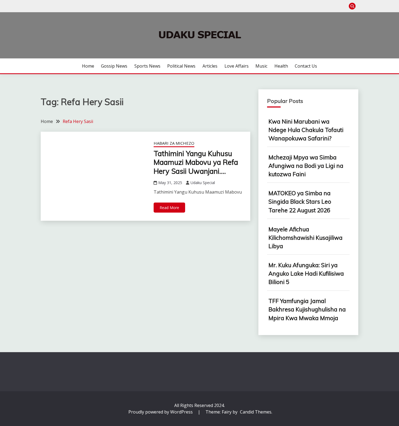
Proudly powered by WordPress (161, 412)
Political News (181, 66)
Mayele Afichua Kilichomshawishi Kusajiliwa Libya (305, 238)
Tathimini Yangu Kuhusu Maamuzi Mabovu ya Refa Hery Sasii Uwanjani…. (196, 162)
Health (281, 66)
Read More (169, 207)
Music (261, 66)
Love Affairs (236, 66)
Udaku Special (203, 182)
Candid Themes (255, 412)
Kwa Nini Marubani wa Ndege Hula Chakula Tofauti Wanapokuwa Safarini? (305, 130)
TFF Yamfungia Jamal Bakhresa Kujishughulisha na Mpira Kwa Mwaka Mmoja (307, 309)
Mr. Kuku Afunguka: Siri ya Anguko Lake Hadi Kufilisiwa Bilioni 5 (306, 273)
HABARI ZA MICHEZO (174, 143)
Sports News (147, 66)
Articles (209, 66)
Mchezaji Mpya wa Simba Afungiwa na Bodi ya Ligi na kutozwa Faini (305, 166)
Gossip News (114, 66)
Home (88, 66)
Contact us (306, 66)
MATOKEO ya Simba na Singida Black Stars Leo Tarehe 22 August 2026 (299, 201)
